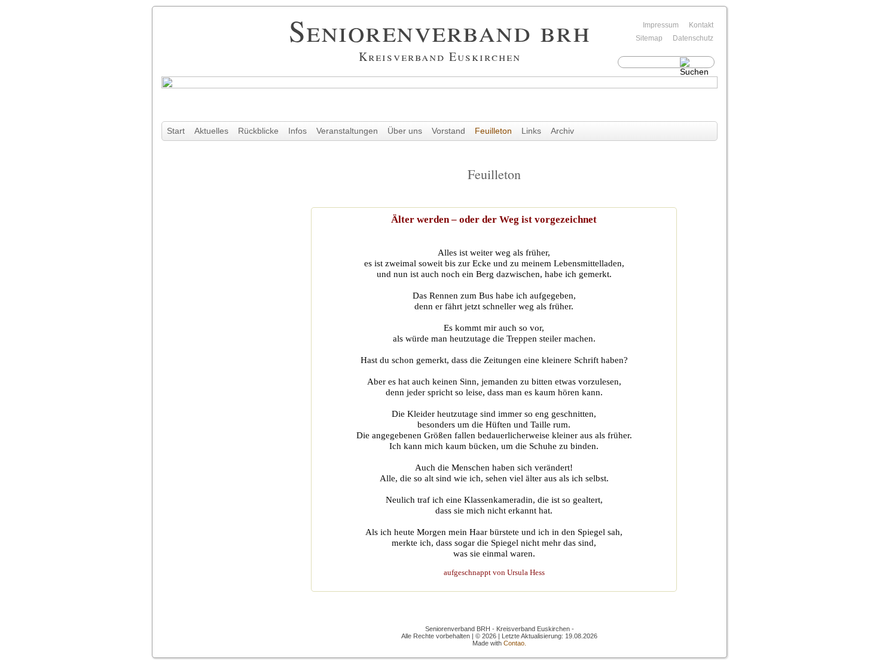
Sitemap (649, 38)
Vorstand (448, 131)
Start (176, 131)
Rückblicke (258, 131)
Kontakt (701, 25)
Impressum (661, 25)
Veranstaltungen (347, 131)
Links (531, 131)
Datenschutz (693, 38)
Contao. (514, 643)
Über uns (404, 131)
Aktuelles (211, 131)
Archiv (562, 131)
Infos (297, 131)
